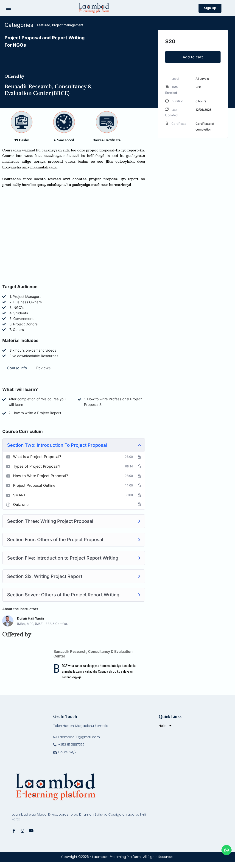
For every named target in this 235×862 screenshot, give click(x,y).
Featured (43, 25)
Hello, (163, 725)
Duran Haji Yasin (30, 618)
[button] (8, 8)
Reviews (43, 368)
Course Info (17, 368)
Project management (67, 25)
